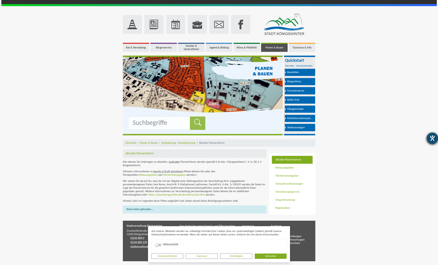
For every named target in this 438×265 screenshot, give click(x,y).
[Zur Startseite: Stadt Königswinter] (284, 24)
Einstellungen (236, 256)
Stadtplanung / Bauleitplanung (178, 143)
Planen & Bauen (149, 143)
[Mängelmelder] (132, 24)
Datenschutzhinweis (167, 256)
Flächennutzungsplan (174, 175)
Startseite (131, 143)
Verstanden (270, 256)
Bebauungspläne (148, 175)
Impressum (201, 256)
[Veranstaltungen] (175, 24)
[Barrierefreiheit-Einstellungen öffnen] (432, 138)
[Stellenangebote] (197, 24)
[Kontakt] (219, 24)
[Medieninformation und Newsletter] (154, 24)
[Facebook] (240, 24)
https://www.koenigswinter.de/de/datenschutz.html (176, 194)
